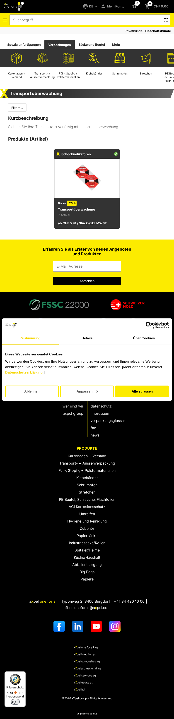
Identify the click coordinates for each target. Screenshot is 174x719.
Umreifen (87, 514)
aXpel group (73, 413)
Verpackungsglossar (108, 420)
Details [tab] (87, 338)
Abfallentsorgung (87, 564)
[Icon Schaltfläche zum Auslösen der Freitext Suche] (165, 19)
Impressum (100, 413)
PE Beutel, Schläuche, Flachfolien (87, 499)
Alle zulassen (142, 391)
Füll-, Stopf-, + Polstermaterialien (87, 470)
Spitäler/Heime (87, 550)
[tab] (24, 44)
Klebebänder (87, 477)
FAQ (93, 428)
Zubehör (87, 528)
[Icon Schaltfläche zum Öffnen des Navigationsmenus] (5, 19)
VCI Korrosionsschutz (87, 506)
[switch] (15, 702)
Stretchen (87, 492)
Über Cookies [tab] (144, 338)
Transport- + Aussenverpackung (87, 463)
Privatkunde (134, 31)
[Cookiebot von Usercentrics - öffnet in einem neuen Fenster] (149, 325)
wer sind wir (73, 406)
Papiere (87, 579)
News (95, 435)
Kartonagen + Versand (87, 456)
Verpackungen (59, 45)
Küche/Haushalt (87, 557)
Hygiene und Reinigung (87, 521)
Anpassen (84, 391)
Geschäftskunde (158, 31)
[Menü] (23, 674)
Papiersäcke (87, 535)
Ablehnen (31, 391)
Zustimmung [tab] (30, 338)
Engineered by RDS (87, 713)
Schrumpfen (87, 485)
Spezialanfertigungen (24, 44)
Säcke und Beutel (91, 44)
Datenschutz (101, 406)
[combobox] (86, 20)
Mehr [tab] (116, 44)
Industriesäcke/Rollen (87, 543)
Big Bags (87, 572)
